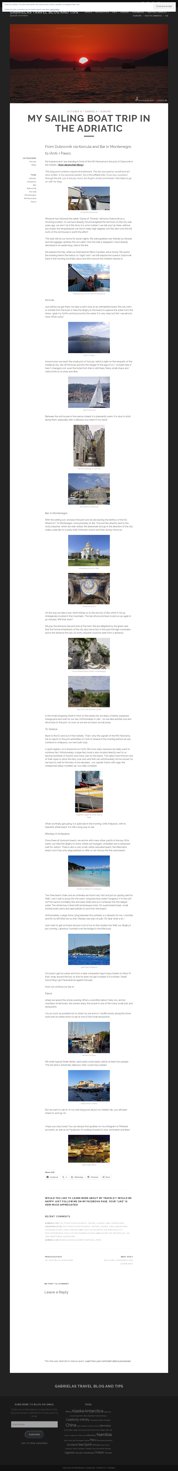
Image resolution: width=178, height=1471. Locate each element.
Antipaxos (31, 182)
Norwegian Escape (82, 1440)
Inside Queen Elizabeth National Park (80, 1240)
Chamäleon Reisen (96, 1420)
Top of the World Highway (101, 1448)
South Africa (105, 1445)
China (71, 1425)
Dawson (85, 1426)
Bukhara (103, 1416)
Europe (137, 16)
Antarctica (102, 12)
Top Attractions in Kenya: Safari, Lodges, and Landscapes (91, 1223)
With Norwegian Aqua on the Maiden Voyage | (70, 1233)
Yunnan (108, 1453)
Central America (157, 12)
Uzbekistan (88, 1453)
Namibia (104, 1434)
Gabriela (91, 111)
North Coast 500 (69, 1440)
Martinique (82, 1435)
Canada (124, 12)
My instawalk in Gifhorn (59, 1260)
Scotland (72, 1444)
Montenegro (30, 195)
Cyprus (79, 1426)
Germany (105, 1425)
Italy (107, 1430)
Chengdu (107, 1420)
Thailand (88, 1448)
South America (153, 16)
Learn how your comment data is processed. (108, 1361)
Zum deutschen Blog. (71, 165)
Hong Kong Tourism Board (95, 1430)
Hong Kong (82, 1430)
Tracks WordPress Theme (77, 1468)
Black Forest (95, 1416)
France (96, 1426)
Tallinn (75, 1448)
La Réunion (74, 1435)
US (166, 16)
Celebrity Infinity (77, 1419)
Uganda (69, 1452)
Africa (88, 12)
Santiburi (109, 1440)
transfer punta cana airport (61, 1230)
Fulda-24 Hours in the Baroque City (102, 1230)
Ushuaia (79, 1453)
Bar (34, 185)
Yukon (99, 1452)
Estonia (91, 1426)
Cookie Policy (55, 9)
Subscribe (34, 1434)
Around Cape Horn (76, 1416)
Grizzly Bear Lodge (70, 1430)
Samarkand (101, 1440)
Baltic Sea (87, 1416)
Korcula (32, 192)
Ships (33, 165)
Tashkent (81, 1448)
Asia (114, 12)
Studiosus (68, 1448)
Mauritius (91, 1435)
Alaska (78, 1410)
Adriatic (32, 178)
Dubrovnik (31, 188)
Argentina (107, 1412)
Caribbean (138, 12)
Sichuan (96, 1445)
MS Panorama (30, 198)
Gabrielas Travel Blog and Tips (44, 12)
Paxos (33, 202)
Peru (93, 1440)
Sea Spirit (85, 1444)
